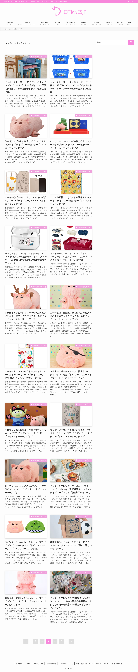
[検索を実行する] (131, 42)
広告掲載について (66, 664)
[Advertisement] (115, 66)
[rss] (128, 1)
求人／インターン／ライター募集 (109, 664)
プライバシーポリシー (34, 664)
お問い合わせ (51, 664)
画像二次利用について (84, 664)
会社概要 (19, 664)
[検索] (132, 1)
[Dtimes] (69, 11)
